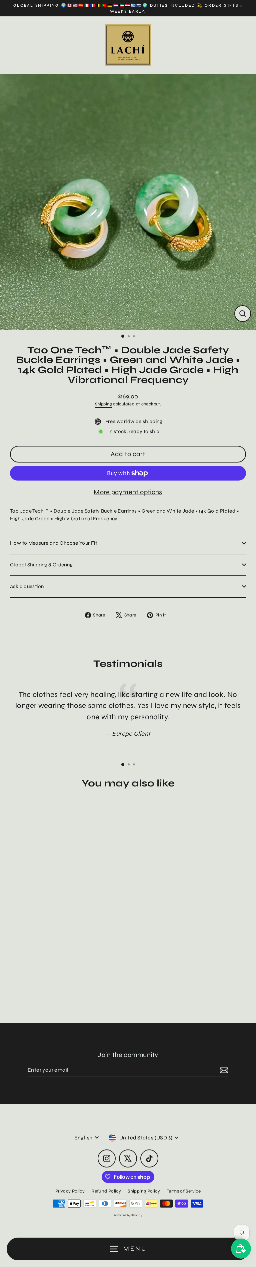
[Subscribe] (223, 1070)
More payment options (128, 492)
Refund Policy (106, 1191)
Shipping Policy (144, 1191)
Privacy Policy (70, 1191)
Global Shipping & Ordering (41, 565)
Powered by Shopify (128, 1215)
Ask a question (27, 586)
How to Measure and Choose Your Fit (53, 543)
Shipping (103, 404)
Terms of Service (184, 1191)
